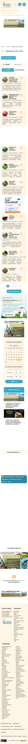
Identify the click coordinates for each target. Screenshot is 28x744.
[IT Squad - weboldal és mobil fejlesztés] (23, 741)
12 (20, 286)
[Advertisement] (14, 135)
